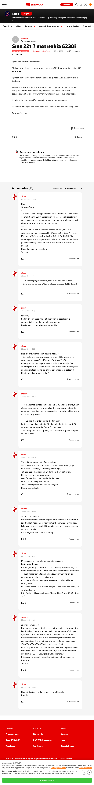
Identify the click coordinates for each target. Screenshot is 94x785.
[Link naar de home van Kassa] (7, 13)
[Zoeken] (76, 4)
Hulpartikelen (72, 26)
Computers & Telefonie (41, 51)
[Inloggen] (85, 4)
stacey (24, 196)
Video (18, 26)
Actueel (28, 26)
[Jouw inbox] (81, 4)
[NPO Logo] (90, 5)
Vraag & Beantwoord (49, 26)
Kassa (15, 13)
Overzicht (7, 26)
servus (24, 307)
